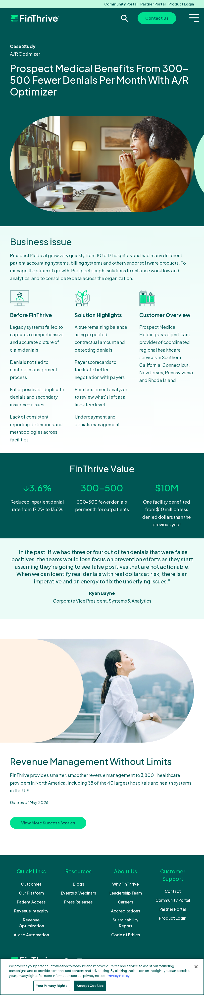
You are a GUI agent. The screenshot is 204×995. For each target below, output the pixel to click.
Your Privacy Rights (51, 986)
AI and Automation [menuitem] (31, 934)
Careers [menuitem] (125, 901)
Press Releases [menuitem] (78, 901)
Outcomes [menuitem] (31, 884)
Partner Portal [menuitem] (153, 4)
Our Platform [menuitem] (31, 893)
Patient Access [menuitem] (31, 901)
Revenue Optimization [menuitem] (31, 922)
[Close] (196, 966)
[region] (102, 977)
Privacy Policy (118, 976)
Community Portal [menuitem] (121, 4)
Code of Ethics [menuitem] (125, 934)
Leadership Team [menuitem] (125, 893)
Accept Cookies (90, 986)
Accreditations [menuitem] (125, 910)
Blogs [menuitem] (78, 884)
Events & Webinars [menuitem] (78, 893)
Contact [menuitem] (173, 891)
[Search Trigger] (124, 18)
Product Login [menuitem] (181, 4)
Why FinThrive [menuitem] (125, 884)
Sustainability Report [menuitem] (125, 922)
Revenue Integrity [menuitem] (31, 910)
